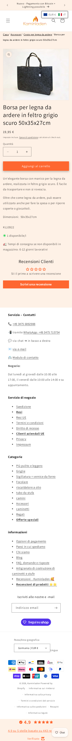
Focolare (22, 482)
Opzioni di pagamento (31, 541)
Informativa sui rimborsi (42, 688)
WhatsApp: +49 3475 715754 (41, 332)
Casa (6, 34)
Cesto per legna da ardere (38, 34)
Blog (19, 557)
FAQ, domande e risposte (32, 563)
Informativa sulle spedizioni (32, 706)
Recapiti (54, 706)
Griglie (20, 471)
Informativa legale (38, 712)
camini (21, 498)
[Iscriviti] (56, 608)
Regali (20, 514)
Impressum (23, 444)
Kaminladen (33, 683)
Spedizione (23, 406)
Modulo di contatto (26, 357)
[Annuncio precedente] (7, 5)
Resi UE (21, 417)
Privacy (21, 439)
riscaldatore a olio (28, 487)
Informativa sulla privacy (38, 694)
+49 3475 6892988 (24, 324)
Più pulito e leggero (29, 466)
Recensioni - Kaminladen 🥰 (35, 579)
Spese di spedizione (28, 137)
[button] (8, 20)
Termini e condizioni (30, 423)
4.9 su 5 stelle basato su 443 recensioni (36, 731)
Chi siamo (23, 552)
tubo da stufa (25, 493)
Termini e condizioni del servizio (38, 700)
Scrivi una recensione (36, 284)
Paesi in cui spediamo (30, 546)
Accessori (16, 34)
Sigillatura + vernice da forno (36, 476)
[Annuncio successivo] (64, 5)
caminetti (22, 509)
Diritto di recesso (27, 428)
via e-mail (19, 349)
